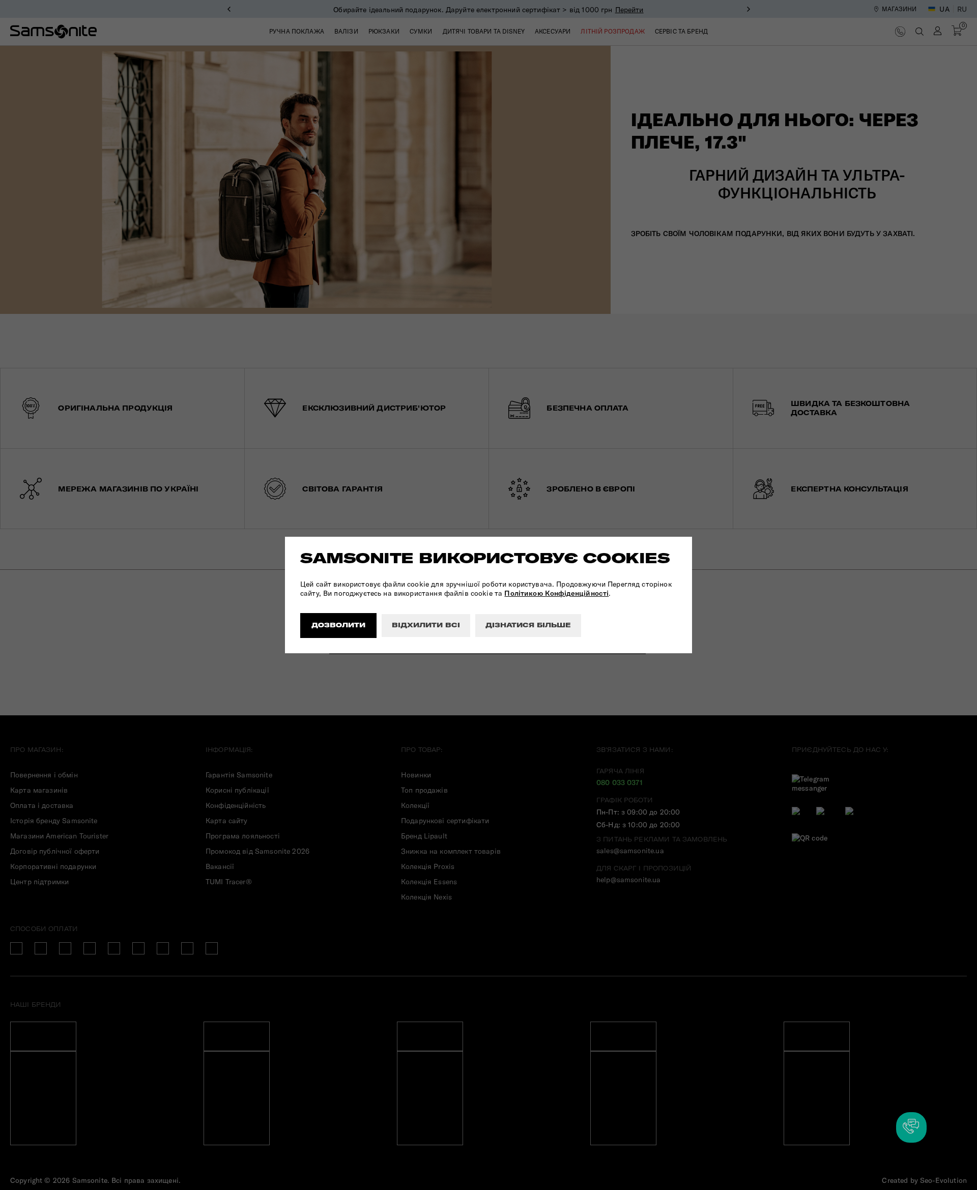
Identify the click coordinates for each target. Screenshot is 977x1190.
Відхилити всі (426, 625)
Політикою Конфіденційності (556, 593)
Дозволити (338, 625)
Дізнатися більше (528, 625)
